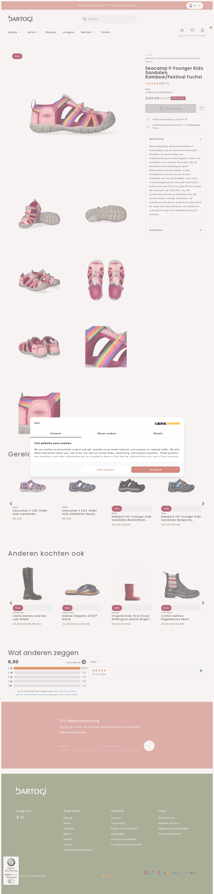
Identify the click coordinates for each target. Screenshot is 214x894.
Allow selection (105, 469)
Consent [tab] (55, 433)
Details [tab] (158, 433)
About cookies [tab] (106, 433)
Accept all (155, 469)
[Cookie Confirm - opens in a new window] (167, 423)
